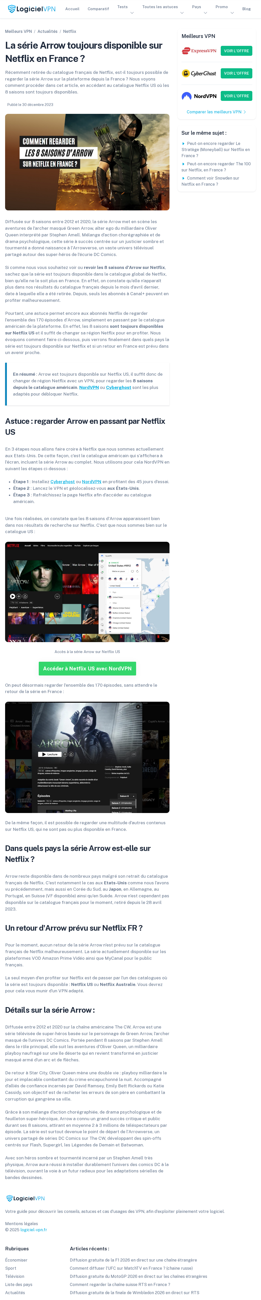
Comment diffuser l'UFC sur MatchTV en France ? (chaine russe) (131, 1268)
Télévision (14, 1276)
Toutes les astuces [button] (160, 7)
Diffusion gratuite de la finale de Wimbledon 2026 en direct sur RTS (134, 1292)
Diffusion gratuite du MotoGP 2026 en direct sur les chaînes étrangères (138, 1276)
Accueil (72, 9)
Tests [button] (122, 7)
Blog (246, 9)
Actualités (47, 31)
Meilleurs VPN (18, 31)
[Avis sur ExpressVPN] (199, 50)
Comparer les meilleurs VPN (215, 112)
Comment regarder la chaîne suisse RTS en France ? (120, 1284)
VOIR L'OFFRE (236, 51)
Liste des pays (18, 1284)
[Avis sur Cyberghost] (199, 73)
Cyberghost (118, 387)
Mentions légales (21, 1223)
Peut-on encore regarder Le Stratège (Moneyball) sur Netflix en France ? (215, 149)
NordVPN (89, 387)
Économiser (16, 1260)
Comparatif (98, 9)
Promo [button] (222, 7)
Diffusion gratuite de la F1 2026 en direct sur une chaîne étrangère (133, 1260)
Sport (10, 1268)
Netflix (69, 31)
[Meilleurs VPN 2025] (25, 1198)
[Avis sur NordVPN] (199, 95)
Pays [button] (196, 7)
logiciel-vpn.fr (33, 1229)
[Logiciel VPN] (31, 9)
